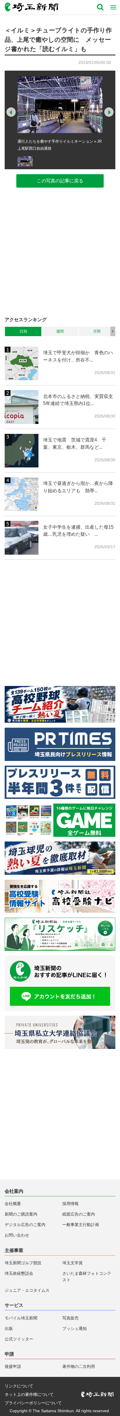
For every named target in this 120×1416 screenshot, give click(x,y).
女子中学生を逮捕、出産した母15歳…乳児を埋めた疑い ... (78, 530)
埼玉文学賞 (72, 1262)
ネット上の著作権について (29, 1394)
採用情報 (70, 1203)
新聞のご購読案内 (21, 1214)
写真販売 (70, 1318)
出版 (9, 1328)
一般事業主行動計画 (80, 1224)
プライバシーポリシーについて (33, 1403)
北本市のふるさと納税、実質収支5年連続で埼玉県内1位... (78, 400)
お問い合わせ (17, 1235)
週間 (60, 331)
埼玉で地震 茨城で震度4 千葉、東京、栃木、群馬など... (74, 443)
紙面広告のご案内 (78, 1214)
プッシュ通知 (74, 1328)
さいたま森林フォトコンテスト (86, 1276)
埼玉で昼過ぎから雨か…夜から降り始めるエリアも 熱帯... (78, 487)
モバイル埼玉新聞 (21, 1318)
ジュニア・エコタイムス (27, 1290)
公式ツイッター (19, 1339)
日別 (23, 331)
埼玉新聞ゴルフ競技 (23, 1262)
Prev (11, 112)
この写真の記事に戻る (60, 180)
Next (109, 112)
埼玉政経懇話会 (19, 1273)
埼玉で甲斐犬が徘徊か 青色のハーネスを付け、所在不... (78, 356)
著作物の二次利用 (78, 1366)
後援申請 (13, 1366)
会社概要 (13, 1203)
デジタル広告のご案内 (25, 1224)
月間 (96, 331)
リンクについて (19, 1386)
